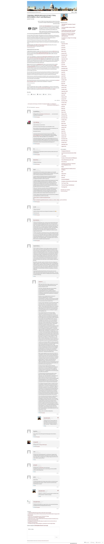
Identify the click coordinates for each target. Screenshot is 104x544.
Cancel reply (45, 525)
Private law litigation (65, 179)
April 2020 (63, 76)
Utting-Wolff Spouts (43, 444)
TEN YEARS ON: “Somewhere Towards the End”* (68, 25)
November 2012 (64, 140)
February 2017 (64, 96)
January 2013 (63, 136)
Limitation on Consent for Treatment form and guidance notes (68, 164)
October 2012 (64, 142)
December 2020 (64, 68)
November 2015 (64, 117)
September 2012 (64, 144)
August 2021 (63, 60)
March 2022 (63, 51)
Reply (57, 118)
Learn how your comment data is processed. (43, 540)
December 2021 (64, 55)
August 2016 (63, 104)
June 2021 (63, 64)
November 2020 (64, 70)
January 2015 (63, 127)
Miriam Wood (35, 159)
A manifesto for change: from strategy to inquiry (68, 38)
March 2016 (63, 112)
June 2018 (63, 95)
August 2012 (63, 146)
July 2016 (63, 106)
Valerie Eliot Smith (65, 189)
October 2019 (64, 79)
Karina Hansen (64, 161)
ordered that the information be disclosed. (37, 57)
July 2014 (63, 129)
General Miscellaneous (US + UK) (67, 159)
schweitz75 (41, 281)
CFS (40, 21)
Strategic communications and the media (69, 181)
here (43, 46)
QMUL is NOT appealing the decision (41, 44)
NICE (62, 171)
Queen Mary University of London (42, 53)
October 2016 (64, 102)
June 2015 (63, 121)
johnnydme (42, 467)
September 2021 (64, 58)
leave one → (38, 107)
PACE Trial (53, 22)
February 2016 (64, 114)
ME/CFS (42, 22)
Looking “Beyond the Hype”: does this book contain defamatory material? (68, 31)
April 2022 (63, 49)
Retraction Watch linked (31, 46)
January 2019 (63, 87)
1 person (38, 143)
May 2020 (63, 74)
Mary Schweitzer (36, 220)
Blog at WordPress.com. (73, 543)
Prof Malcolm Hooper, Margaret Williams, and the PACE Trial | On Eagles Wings (41, 523)
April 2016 (63, 110)
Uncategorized (64, 186)
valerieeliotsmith (42, 490)
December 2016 (64, 100)
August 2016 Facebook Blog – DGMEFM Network (36, 517)
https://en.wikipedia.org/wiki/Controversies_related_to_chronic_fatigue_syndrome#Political (50, 199)
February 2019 (64, 85)
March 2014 (63, 133)
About (76, 12)
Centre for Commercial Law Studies (44, 87)
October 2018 (64, 89)
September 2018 (64, 91)
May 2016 (63, 108)
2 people (38, 154)
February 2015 (64, 125)
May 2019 (63, 83)
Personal (63, 177)
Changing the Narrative (65, 151)
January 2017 (63, 98)
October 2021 (64, 57)
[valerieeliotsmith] (52, 6)
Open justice (63, 173)
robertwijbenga (36, 122)
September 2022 (64, 43)
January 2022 (63, 53)
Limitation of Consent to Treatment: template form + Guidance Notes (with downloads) (68, 34)
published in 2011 (40, 64)
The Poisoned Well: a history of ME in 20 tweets (68, 28)
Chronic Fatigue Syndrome (48, 21)
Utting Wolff (35, 442)
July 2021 (63, 62)
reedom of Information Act (43, 52)
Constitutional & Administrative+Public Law (68, 153)
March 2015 (63, 123)
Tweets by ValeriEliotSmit (64, 191)
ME (40, 22)
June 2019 (63, 81)
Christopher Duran (36, 501)
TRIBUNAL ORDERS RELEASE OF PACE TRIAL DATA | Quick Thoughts (39, 512)
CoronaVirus (63, 156)
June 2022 (63, 47)
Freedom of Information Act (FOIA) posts (69, 157)
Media (62, 166)
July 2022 (63, 45)
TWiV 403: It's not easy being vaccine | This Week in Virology (38, 516)
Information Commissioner (47, 56)
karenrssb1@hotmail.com (37, 135)
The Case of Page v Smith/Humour (67, 185)
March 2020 (63, 77)
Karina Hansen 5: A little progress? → (53, 105)
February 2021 (64, 66)
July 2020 (63, 72)
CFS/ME (42, 21)
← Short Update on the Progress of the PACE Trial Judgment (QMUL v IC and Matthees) (41, 103)
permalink (41, 111)
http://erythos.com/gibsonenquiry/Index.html (42, 197)
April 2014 (63, 131)
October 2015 (64, 119)
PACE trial (54, 51)
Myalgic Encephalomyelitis (48, 22)
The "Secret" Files (64, 183)
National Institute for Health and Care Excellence (68, 169)
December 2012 (64, 138)
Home (72, 12)
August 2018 (63, 93)
